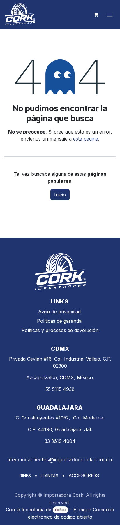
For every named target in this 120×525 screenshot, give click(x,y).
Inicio (60, 195)
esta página (85, 139)
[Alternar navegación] (110, 14)
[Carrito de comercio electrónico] (96, 14)
